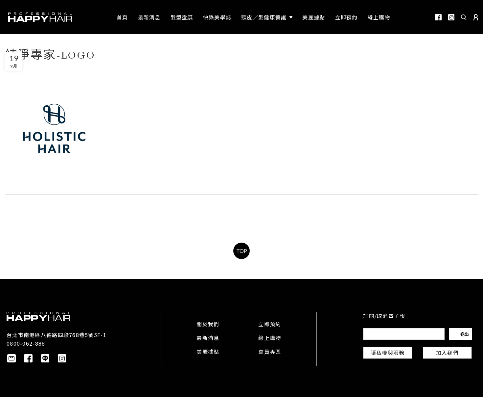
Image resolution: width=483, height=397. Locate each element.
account (475, 17)
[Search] (464, 17)
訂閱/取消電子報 (384, 317)
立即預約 (269, 325)
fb (438, 17)
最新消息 (207, 339)
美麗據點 (207, 353)
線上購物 (269, 339)
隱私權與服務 (388, 354)
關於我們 (207, 325)
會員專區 (269, 353)
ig (451, 17)
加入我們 (447, 354)
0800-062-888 (26, 343)
